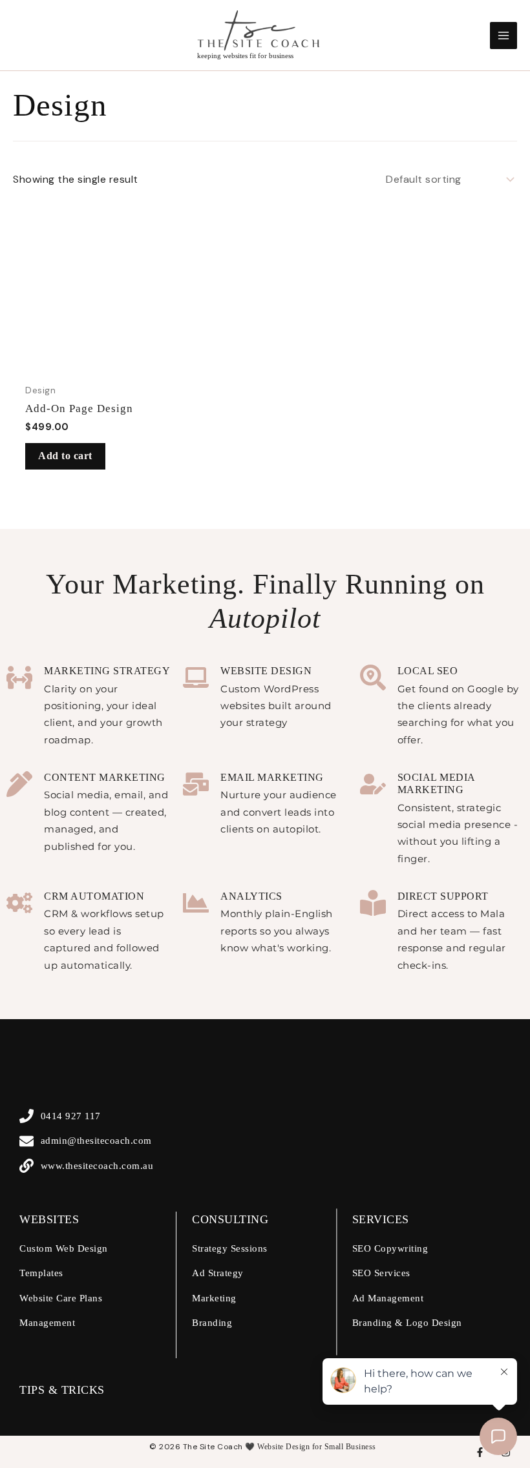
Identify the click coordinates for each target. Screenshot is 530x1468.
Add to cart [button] (65, 455)
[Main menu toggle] (503, 35)
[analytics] (196, 903)
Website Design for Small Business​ (316, 1446)
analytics (251, 896)
